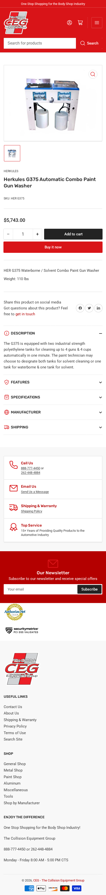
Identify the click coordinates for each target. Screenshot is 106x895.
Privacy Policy (15, 726)
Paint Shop (12, 777)
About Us (11, 713)
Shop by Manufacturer (22, 803)
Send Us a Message (35, 492)
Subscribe (89, 589)
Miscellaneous (16, 790)
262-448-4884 (30, 472)
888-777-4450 (30, 468)
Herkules (11, 171)
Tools (8, 796)
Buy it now (53, 247)
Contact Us (13, 707)
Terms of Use (15, 733)
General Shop (15, 764)
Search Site (13, 739)
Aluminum (12, 783)
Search (92, 43)
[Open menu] (96, 22)
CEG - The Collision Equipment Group (58, 880)
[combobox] (53, 43)
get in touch (25, 314)
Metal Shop (13, 770)
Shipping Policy (31, 511)
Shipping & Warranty (20, 720)
